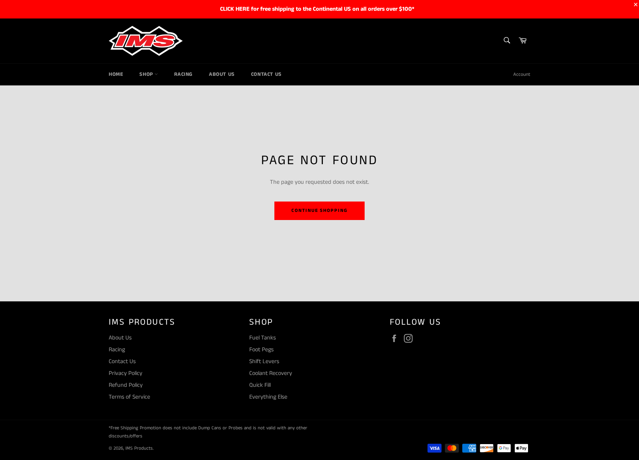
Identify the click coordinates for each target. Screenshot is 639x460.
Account (521, 74)
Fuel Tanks (262, 338)
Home (116, 74)
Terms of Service (129, 397)
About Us (222, 74)
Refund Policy (126, 385)
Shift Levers (264, 361)
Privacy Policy (125, 373)
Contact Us (266, 74)
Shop (147, 74)
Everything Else (268, 397)
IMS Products (139, 448)
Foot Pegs (261, 349)
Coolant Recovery (270, 373)
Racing (183, 74)
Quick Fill (260, 385)
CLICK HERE (235, 9)
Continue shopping (319, 210)
